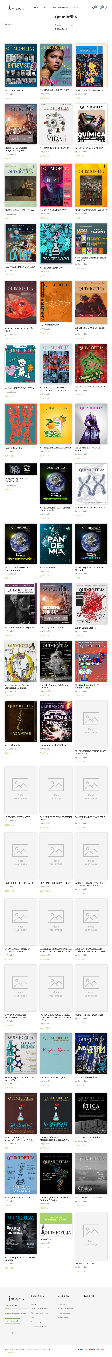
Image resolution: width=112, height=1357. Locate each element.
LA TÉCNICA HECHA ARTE (17, 817)
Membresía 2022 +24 (85, 1263)
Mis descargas (63, 1317)
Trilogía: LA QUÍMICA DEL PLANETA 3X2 (17, 480)
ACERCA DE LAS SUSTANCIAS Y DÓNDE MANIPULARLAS (90, 884)
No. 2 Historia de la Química (89, 1197)
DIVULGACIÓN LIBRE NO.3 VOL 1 (91, 90)
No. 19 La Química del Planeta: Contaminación (19, 568)
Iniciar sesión (62, 1304)
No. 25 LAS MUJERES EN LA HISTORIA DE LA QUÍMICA (53, 389)
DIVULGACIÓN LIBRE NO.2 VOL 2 (21, 210)
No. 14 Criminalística (85, 628)
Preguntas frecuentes (39, 1326)
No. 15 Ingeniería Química (52, 627)
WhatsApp (11, 1321)
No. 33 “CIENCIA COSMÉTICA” (54, 90)
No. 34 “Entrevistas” (14, 90)
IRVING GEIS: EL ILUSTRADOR (19, 883)
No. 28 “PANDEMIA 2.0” (51, 268)
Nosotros (34, 1317)
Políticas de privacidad (39, 1309)
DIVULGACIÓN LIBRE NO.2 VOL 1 (91, 210)
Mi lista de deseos (64, 1313)
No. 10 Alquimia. (12, 745)
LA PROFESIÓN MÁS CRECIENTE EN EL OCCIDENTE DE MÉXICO (56, 950)
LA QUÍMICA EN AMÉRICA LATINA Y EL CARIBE (17, 950)
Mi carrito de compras (66, 1309)
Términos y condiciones (39, 1313)
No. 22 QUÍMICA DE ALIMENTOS (55, 447)
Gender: (58, 25)
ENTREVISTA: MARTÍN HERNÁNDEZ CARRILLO (16, 1016)
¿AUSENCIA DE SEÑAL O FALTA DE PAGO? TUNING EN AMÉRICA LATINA (56, 1017)
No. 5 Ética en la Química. (87, 1137)
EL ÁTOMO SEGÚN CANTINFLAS (55, 883)
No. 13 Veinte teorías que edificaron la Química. (17, 686)
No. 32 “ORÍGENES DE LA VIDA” (55, 148)
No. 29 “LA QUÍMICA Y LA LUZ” (20, 267)
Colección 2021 (47, 1239)
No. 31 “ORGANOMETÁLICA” (89, 148)
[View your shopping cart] (101, 8)
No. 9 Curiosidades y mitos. (53, 745)
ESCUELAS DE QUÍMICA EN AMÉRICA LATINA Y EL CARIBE (90, 950)
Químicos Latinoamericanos (89, 1015)
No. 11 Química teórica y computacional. (87, 686)
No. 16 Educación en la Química (20, 627)
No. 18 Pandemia (48, 567)
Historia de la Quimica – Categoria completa (17, 149)
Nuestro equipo (36, 1322)
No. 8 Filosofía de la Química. (54, 1077)
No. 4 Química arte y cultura (18, 1197)
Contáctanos (11, 1305)
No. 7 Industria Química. (87, 1077)
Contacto (34, 1304)
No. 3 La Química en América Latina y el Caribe (54, 1198)
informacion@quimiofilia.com (15, 1314)
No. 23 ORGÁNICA (13, 448)
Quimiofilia (11, 94)
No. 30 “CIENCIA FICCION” (53, 210)
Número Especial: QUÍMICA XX (90, 507)
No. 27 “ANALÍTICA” (49, 325)
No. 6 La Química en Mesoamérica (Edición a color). (20, 1138)
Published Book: (61, 29)
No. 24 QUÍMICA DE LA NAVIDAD (91, 386)
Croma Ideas (9, 1352)
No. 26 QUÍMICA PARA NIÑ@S (19, 388)
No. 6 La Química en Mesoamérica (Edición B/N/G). (54, 1138)
